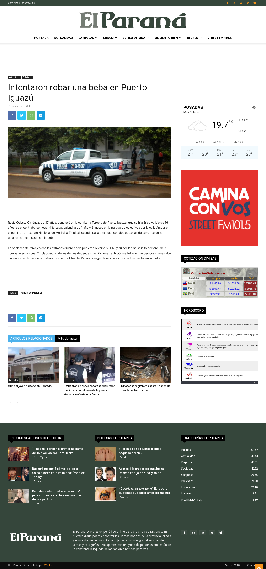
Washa (48, 565)
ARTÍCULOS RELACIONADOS (31, 338)
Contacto (252, 565)
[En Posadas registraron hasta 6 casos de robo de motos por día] (145, 365)
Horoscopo (252, 382)
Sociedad (124, 497)
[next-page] (17, 402)
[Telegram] (41, 115)
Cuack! (108, 38)
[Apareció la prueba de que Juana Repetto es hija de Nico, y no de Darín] (105, 474)
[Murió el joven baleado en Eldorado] (33, 365)
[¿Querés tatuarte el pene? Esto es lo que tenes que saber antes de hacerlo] (105, 494)
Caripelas (86, 38)
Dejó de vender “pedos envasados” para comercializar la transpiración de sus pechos (56, 495)
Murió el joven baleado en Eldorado (30, 386)
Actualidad (63, 38)
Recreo (192, 38)
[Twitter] (255, 3)
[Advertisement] (133, 57)
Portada (41, 38)
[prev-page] (10, 402)
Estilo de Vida (134, 38)
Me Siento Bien (166, 38)
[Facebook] (227, 3)
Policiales (27, 77)
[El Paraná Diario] (133, 19)
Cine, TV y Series (41, 457)
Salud (123, 457)
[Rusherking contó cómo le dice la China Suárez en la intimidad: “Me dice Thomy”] (18, 474)
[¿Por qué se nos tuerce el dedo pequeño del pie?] (105, 454)
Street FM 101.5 (219, 38)
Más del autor (68, 338)
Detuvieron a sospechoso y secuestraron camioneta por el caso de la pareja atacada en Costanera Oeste (89, 390)
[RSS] (248, 3)
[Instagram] (234, 3)
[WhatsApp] (31, 115)
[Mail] (241, 3)
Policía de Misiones (31, 292)
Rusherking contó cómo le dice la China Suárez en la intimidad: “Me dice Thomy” (58, 473)
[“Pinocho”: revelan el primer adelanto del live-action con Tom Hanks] (18, 454)
